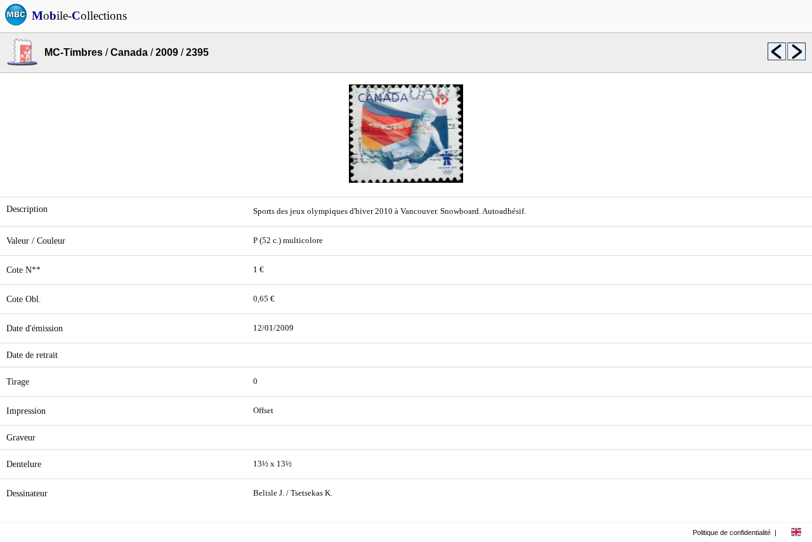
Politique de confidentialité (732, 532)
